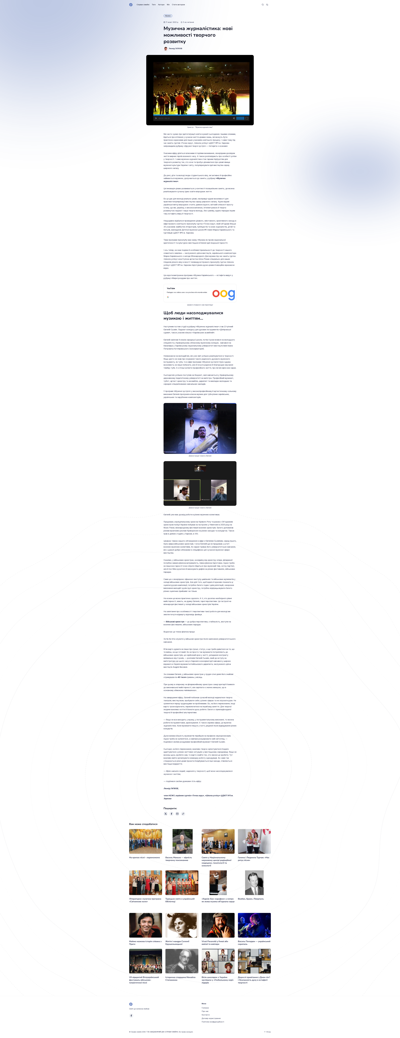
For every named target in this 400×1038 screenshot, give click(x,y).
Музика (168, 16)
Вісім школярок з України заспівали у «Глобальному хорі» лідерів (218, 980)
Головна (205, 1008)
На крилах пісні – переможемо (144, 857)
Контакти (206, 1015)
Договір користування (211, 1018)
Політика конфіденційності (213, 1022)
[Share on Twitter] (166, 814)
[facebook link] (131, 1016)
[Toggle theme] (267, 5)
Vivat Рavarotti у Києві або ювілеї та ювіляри (215, 942)
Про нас (205, 1011)
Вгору (269, 1032)
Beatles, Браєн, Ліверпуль (251, 898)
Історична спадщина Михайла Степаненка (180, 978)
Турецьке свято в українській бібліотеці (180, 900)
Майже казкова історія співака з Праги (145, 942)
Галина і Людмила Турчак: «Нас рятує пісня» (253, 859)
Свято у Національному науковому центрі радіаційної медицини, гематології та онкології (216, 861)
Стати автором (178, 5)
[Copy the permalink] (183, 814)
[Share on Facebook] (171, 814)
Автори (161, 5)
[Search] (263, 5)
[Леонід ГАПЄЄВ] (166, 48)
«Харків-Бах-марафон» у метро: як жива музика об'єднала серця (218, 900)
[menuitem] (143, 4)
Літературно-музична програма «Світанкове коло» (145, 900)
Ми (168, 5)
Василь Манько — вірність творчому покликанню (178, 859)
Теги (154, 5)
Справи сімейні (143, 5)
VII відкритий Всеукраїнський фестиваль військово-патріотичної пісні (144, 980)
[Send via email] (177, 814)
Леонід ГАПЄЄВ (175, 48)
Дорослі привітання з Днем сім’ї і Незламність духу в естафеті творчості (254, 980)
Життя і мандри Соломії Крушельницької (177, 942)
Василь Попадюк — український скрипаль (254, 942)
